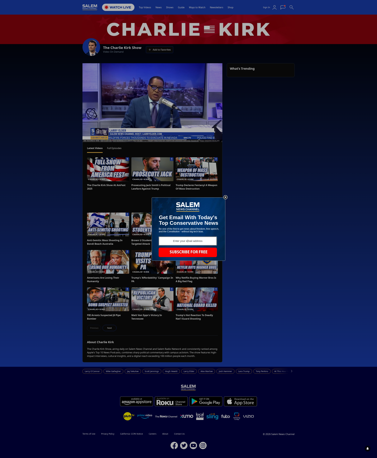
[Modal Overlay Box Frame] (188, 229)
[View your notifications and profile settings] (368, 449)
